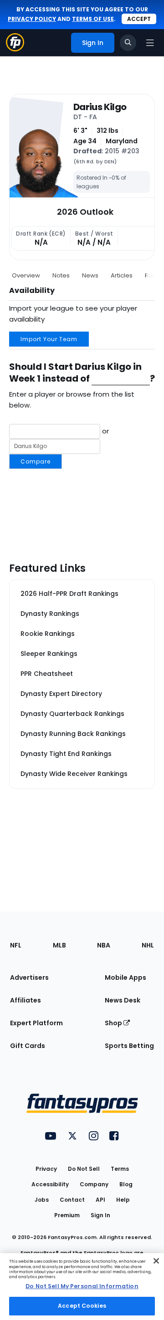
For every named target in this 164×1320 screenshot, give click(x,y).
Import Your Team (48, 339)
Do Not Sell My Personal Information (82, 1286)
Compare (35, 461)
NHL (148, 945)
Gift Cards (27, 1045)
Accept (139, 19)
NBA (103, 945)
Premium (67, 1215)
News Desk (122, 1000)
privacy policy (32, 19)
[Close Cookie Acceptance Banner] (156, 1261)
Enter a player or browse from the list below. (71, 399)
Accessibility (50, 1184)
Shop (114, 1023)
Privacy (46, 1169)
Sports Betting (129, 1045)
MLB (59, 945)
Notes (61, 275)
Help (123, 1200)
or (64, 445)
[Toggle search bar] (128, 43)
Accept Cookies (82, 1306)
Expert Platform (36, 1023)
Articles (122, 275)
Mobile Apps (125, 977)
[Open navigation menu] (150, 43)
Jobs (42, 1200)
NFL (15, 945)
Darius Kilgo (99, 106)
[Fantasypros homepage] (15, 49)
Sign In (100, 1215)
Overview (26, 275)
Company (94, 1184)
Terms (120, 1169)
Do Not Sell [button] (84, 1169)
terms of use (93, 19)
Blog (126, 1184)
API (100, 1200)
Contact (72, 1200)
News (90, 275)
